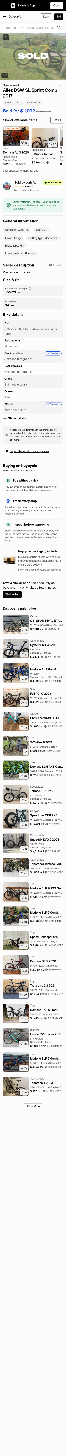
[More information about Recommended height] (30, 288)
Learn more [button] (19, 208)
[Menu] (4, 16)
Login (46, 16)
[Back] (6, 37)
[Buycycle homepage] (15, 16)
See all (57, 120)
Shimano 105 (33, 102)
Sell (58, 16)
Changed (54, 353)
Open (56, 5)
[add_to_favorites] (25, 752)
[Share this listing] (60, 86)
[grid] (12, 128)
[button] (11, 164)
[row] (12, 128)
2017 (18, 102)
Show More (33, 1106)
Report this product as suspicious (29, 451)
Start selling (12, 594)
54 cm (8, 102)
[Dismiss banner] (7, 5)
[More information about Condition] (27, 230)
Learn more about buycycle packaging (38, 569)
